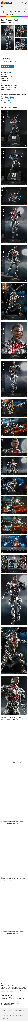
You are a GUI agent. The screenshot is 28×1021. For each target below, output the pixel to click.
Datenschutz (15, 1013)
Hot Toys (9, 102)
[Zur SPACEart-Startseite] (6, 2)
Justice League (11, 98)
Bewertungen (6, 1018)
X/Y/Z (13, 14)
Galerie (21, 1015)
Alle (3, 8)
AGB (10, 1013)
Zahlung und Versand (7, 1010)
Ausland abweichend (17, 55)
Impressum (5, 1013)
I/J (2, 11)
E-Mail (6, 97)
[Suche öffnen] (22, 2)
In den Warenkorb (7, 66)
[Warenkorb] (25, 2)
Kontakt (15, 1010)
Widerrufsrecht (23, 1013)
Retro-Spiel (16, 1015)
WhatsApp (12, 97)
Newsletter (21, 1010)
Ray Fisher (9, 100)
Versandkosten (17, 61)
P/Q (19, 11)
